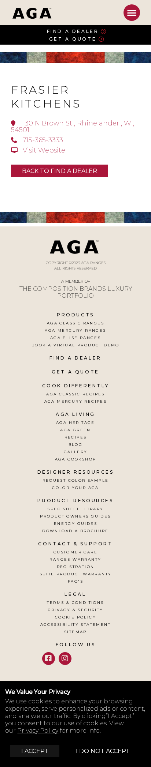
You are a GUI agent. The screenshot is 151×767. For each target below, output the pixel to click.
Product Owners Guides (75, 516)
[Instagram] (65, 658)
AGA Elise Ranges (75, 337)
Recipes (76, 437)
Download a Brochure (75, 531)
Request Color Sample (76, 480)
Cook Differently (75, 385)
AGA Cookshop (75, 459)
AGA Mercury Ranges (75, 330)
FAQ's (75, 581)
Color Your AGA (75, 487)
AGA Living (75, 414)
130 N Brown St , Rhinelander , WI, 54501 (72, 126)
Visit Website (43, 150)
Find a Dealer (73, 31)
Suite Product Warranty (76, 574)
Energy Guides (75, 523)
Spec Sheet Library (75, 509)
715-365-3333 (42, 140)
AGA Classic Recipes (75, 394)
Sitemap (75, 631)
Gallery (76, 452)
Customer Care (75, 552)
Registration (76, 566)
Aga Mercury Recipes (75, 401)
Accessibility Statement (75, 624)
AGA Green (75, 430)
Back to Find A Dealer (59, 171)
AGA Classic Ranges (75, 323)
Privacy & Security (75, 610)
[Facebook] (48, 658)
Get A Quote (75, 372)
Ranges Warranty (75, 559)
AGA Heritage (75, 422)
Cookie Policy (75, 617)
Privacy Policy (37, 730)
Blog (76, 444)
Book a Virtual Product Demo (75, 345)
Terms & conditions (75, 602)
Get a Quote (73, 39)
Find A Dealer (75, 358)
